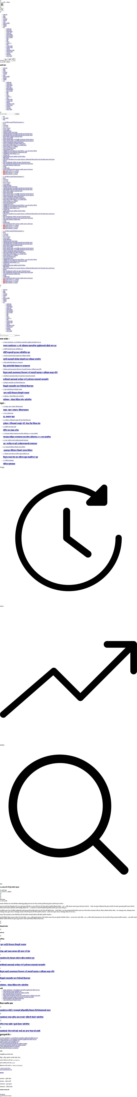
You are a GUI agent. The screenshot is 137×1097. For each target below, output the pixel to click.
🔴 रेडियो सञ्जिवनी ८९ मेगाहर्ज (10, 174)
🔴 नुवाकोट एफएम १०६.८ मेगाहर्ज (11, 171)
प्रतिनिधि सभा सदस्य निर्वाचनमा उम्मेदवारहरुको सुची (15, 152)
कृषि (7, 40)
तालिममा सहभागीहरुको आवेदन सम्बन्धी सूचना (13, 142)
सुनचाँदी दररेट (6, 168)
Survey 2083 (6, 129)
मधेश (7, 44)
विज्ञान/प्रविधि (6, 23)
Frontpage (5, 125)
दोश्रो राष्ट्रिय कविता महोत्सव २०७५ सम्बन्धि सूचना (14, 145)
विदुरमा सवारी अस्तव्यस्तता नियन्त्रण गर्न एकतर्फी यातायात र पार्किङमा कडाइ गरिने (27, 971)
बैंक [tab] (4, 116)
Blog (4, 123)
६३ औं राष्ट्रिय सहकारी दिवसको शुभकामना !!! (13, 122)
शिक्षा (7, 39)
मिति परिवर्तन (6, 158)
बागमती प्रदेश (9, 46)
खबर (4, 16)
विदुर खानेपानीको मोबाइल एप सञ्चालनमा (12, 994)
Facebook (2, 1094)
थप (4, 27)
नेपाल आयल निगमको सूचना (9, 148)
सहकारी (5, 20)
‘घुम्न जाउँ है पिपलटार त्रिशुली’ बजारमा (13, 945)
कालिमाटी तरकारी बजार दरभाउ (10, 132)
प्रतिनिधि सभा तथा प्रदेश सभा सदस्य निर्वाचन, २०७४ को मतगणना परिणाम (20, 151)
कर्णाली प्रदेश (9, 51)
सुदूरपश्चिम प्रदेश (10, 50)
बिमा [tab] (4, 119)
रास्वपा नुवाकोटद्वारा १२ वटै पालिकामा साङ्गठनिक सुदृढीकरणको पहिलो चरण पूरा (21, 990)
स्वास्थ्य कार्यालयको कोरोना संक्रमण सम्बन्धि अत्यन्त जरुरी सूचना (18, 169)
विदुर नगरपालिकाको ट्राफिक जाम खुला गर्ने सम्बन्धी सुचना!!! (16, 162)
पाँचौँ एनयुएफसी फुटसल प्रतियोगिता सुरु (12, 991)
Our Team (5, 126)
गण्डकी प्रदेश (9, 47)
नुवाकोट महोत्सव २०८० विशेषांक (10, 146)
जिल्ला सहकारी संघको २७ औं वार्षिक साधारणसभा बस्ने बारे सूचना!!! (18, 139)
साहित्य (4, 26)
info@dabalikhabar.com (6, 1069)
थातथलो (5, 19)
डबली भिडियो (9, 31)
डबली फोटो (9, 30)
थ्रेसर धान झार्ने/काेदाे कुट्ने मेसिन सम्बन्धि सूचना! (14, 143)
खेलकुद (5, 24)
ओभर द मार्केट (9, 37)
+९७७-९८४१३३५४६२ (5, 1068)
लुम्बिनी (8, 49)
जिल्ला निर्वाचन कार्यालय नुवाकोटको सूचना (12, 136)
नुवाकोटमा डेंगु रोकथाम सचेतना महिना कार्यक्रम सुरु (17, 958)
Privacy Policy (6, 128)
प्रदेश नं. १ (8, 43)
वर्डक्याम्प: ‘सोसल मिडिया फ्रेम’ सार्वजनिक (14, 985)
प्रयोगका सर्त (6, 155)
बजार (4, 21)
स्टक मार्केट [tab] (5, 118)
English (2, 60)
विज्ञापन (5, 161)
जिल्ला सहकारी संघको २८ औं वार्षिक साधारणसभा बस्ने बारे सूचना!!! (18, 141)
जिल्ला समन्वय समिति (8, 138)
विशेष (4, 17)
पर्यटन (7, 41)
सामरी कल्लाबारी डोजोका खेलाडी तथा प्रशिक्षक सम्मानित (16, 993)
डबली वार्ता (8, 33)
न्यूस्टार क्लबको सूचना (8, 149)
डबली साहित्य (9, 34)
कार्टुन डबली (9, 56)
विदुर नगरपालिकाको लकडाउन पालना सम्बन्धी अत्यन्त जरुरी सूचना (18, 163)
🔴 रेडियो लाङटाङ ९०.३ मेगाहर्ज (10, 172)
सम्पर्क (4, 166)
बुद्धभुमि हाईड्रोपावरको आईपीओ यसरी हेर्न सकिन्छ (14, 156)
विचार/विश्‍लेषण (9, 36)
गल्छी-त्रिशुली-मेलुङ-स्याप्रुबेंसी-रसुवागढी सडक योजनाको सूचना (17, 133)
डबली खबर (8, 29)
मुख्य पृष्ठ (5, 14)
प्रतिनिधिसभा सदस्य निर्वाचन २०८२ (11, 153)
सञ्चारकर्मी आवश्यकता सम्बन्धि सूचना (11, 165)
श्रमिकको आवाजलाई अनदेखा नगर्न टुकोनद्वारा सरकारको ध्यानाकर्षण (22, 965)
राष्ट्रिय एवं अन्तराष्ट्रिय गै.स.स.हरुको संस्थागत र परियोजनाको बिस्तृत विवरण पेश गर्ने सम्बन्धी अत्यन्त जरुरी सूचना (28, 159)
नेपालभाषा (8, 54)
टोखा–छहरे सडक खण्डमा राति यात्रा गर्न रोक (15, 951)
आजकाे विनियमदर (7, 131)
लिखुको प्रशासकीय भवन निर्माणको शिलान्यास (15, 978)
